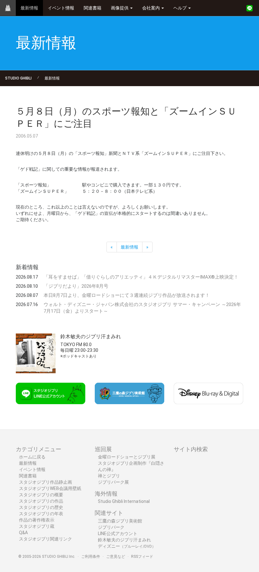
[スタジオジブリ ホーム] (8, 8)
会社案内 (151, 7)
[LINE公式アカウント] (249, 8)
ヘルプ (180, 7)
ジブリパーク (111, 527)
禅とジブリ (109, 475)
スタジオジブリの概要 (41, 494)
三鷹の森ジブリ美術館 (120, 520)
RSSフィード (142, 556)
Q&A (23, 532)
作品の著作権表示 (36, 519)
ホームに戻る (32, 456)
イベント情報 (61, 7)
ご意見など (115, 556)
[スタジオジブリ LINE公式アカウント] (50, 393)
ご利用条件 (90, 556)
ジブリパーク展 (113, 482)
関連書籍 (92, 7)
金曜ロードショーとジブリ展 (126, 456)
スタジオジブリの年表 (41, 513)
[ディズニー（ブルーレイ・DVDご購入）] (208, 393)
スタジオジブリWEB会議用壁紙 (50, 488)
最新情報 (29, 7)
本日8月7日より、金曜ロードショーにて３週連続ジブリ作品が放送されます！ (127, 295)
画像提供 (120, 7)
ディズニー (127, 546)
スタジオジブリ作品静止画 (45, 482)
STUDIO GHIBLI (18, 78)
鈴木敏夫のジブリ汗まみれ (124, 539)
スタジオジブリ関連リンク (45, 538)
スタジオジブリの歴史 (41, 507)
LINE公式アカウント (117, 533)
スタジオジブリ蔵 (36, 526)
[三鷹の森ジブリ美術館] (129, 393)
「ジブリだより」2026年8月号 (76, 286)
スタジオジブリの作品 (41, 501)
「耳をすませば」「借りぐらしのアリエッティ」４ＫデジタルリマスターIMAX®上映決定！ (141, 277)
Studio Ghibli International (124, 501)
